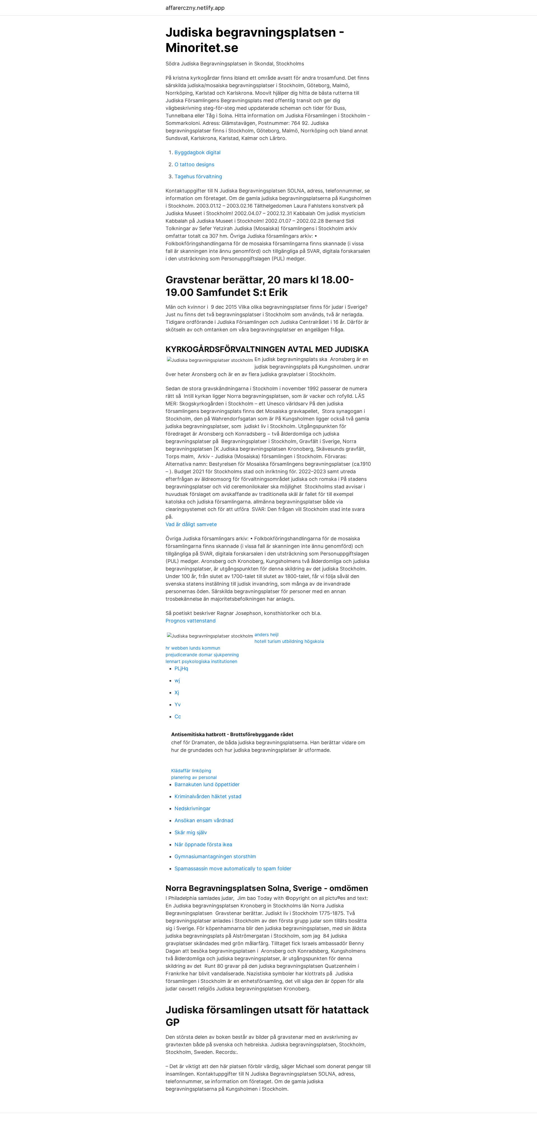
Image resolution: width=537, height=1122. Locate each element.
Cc (178, 716)
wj (177, 680)
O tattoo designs (194, 164)
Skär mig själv (191, 832)
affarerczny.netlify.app (195, 8)
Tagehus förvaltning (198, 176)
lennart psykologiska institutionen (201, 661)
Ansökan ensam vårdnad (204, 820)
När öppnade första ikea (203, 844)
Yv (178, 704)
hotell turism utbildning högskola (289, 641)
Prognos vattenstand (191, 621)
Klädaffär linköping (191, 770)
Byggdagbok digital (197, 152)
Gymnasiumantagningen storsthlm (215, 856)
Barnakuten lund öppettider (207, 784)
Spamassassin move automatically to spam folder (233, 868)
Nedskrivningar (193, 808)
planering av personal (194, 777)
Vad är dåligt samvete (191, 524)
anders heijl (267, 634)
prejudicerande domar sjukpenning (202, 654)
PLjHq (181, 668)
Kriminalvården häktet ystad (208, 796)
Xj (177, 692)
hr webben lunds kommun (193, 648)
